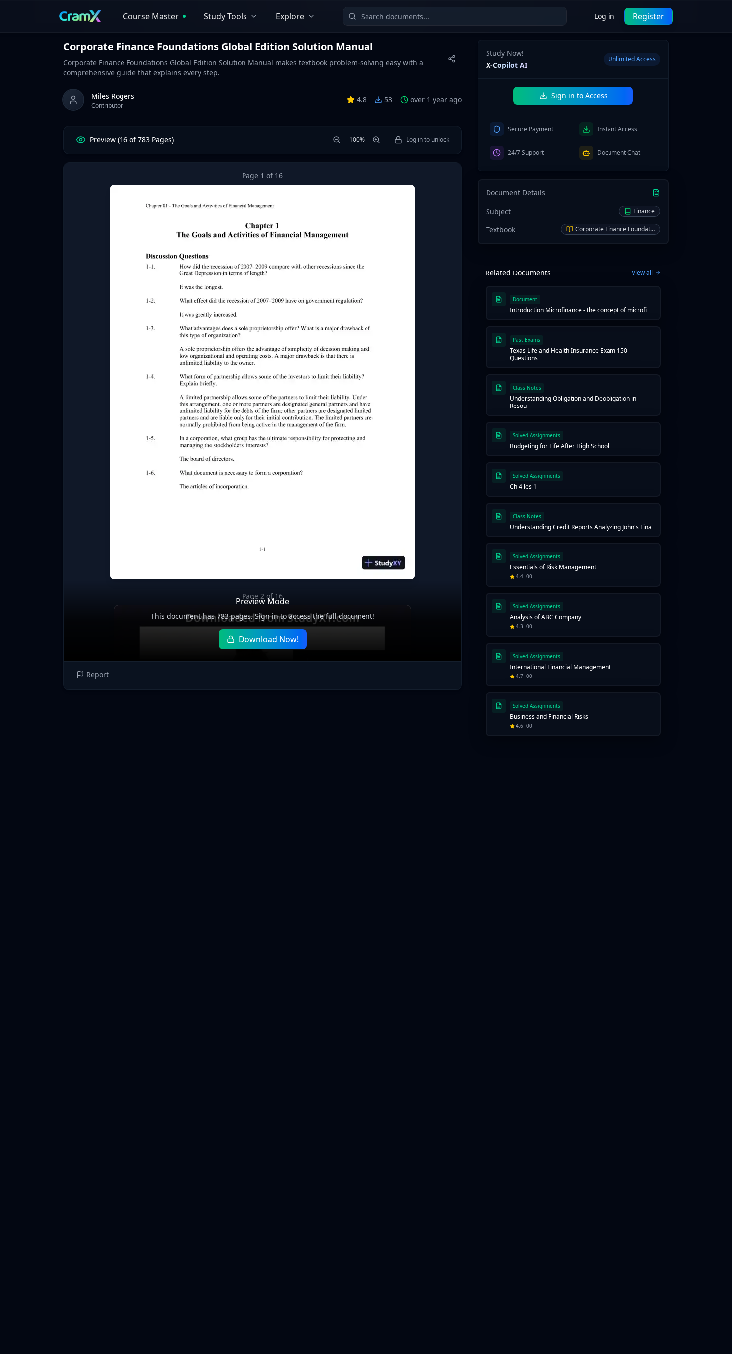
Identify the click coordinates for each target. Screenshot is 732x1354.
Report (97, 674)
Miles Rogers (112, 96)
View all (642, 273)
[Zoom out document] (337, 140)
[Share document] (452, 59)
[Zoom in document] (376, 140)
